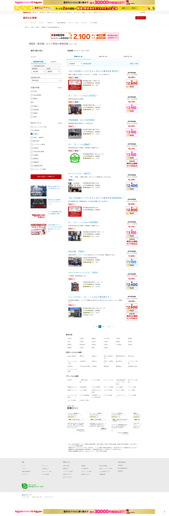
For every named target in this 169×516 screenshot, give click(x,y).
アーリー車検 (132, 387)
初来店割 (36, 109)
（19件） (97, 158)
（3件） (97, 85)
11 (100, 326)
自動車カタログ (85, 474)
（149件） (98, 286)
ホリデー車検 (120, 390)
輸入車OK (36, 141)
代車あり (36, 134)
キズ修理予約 (84, 468)
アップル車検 (96, 380)
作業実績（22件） (88, 315)
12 (103, 326)
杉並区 (130, 341)
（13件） (97, 134)
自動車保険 (102, 474)
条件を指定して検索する (46, 176)
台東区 (94, 344)
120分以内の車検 (38, 151)
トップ (25, 23)
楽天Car (27, 27)
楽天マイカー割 (67, 477)
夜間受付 (36, 158)
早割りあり (131, 356)
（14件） (97, 109)
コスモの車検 (96, 387)
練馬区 (69, 347)
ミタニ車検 (83, 390)
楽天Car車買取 (103, 465)
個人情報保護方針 (122, 468)
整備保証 (36, 162)
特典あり (36, 106)
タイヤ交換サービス (104, 471)
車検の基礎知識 (61, 23)
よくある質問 (93, 23)
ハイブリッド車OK (39, 144)
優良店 (35, 98)
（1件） (97, 262)
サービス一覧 (25, 497)
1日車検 (35, 155)
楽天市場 (143, 12)
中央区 (106, 344)
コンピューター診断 (39, 169)
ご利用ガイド (50, 23)
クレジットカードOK (39, 127)
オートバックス (108, 380)
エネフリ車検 (71, 400)
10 (97, 326)
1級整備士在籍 (37, 165)
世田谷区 (82, 344)
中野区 (130, 344)
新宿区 (118, 341)
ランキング (84, 23)
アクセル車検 (108, 395)
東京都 (37, 27)
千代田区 (118, 344)
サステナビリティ (49, 497)
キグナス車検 (108, 390)
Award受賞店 (37, 95)
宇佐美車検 (83, 387)
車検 (32, 27)
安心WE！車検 (84, 400)
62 (109, 326)
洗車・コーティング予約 (105, 468)
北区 (68, 341)
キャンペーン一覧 (73, 23)
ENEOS (69, 380)
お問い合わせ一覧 (36, 497)
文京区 (82, 347)
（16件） (97, 236)
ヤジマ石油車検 (84, 395)
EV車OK (35, 148)
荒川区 (82, 338)
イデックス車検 (108, 387)
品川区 (94, 341)
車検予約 (65, 468)
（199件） (98, 187)
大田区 (118, 338)
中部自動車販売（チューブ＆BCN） (120, 382)
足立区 (69, 338)
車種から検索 (134, 63)
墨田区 (69, 344)
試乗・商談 (66, 465)
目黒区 (106, 347)
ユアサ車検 (119, 387)
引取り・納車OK (38, 137)
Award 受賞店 (71, 356)
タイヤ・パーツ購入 (86, 471)
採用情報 (120, 471)
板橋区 (94, 338)
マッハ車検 (131, 390)
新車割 (35, 113)
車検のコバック (72, 390)
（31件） (97, 312)
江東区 (82, 341)
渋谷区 (106, 341)
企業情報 (120, 465)
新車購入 (83, 465)
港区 (93, 347)
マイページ (33, 23)
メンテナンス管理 (68, 471)
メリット (41, 23)
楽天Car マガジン (67, 474)
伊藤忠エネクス (72, 387)
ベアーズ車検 (132, 395)
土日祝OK (36, 130)
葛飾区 (130, 338)
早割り (35, 116)
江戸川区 (106, 338)
